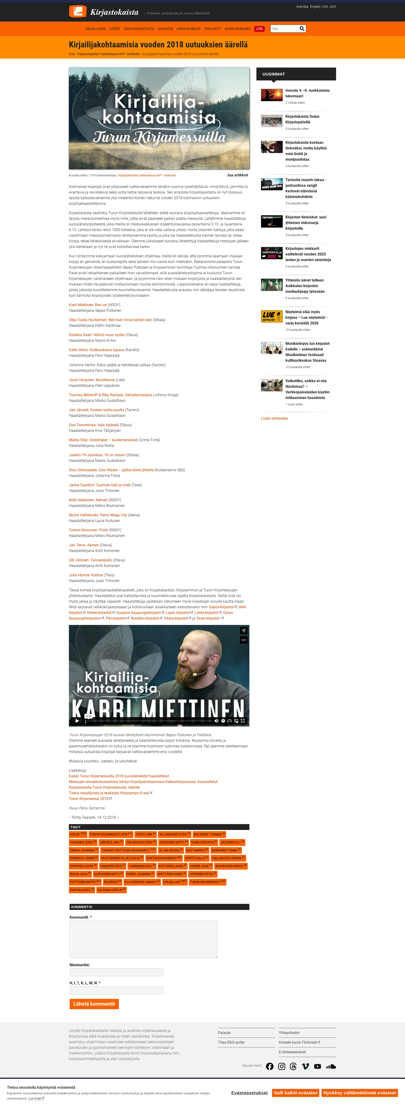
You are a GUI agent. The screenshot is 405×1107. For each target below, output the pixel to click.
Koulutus (165, 29)
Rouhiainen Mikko (231, 866)
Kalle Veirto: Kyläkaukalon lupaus (96, 350)
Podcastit (212, 29)
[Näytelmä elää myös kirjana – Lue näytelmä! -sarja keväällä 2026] (272, 316)
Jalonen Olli (232, 842)
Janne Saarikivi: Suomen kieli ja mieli (100, 485)
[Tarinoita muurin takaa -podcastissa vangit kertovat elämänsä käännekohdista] (272, 184)
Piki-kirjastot (116, 618)
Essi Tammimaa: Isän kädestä (94, 425)
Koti (76, 29)
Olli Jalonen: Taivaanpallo (90, 560)
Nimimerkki (79, 965)
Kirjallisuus (96, 29)
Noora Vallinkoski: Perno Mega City (98, 515)
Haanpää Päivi (112, 866)
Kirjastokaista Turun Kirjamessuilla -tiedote (104, 787)
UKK (333, 7)
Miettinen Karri (172, 874)
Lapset (114, 29)
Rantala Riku (82, 890)
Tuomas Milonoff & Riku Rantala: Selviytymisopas (110, 395)
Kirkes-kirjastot (99, 612)
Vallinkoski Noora (228, 858)
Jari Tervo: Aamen (84, 545)
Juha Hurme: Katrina (86, 575)
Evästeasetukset (249, 1092)
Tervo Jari (146, 834)
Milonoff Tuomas (209, 834)
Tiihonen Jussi (83, 842)
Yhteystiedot (289, 1033)
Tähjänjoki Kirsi (141, 842)
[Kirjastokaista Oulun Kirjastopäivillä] (272, 121)
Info (325, 7)
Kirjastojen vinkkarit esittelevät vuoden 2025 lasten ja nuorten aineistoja (308, 254)
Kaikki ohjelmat (238, 29)
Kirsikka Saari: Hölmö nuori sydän (97, 335)
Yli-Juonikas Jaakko (142, 882)
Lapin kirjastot (178, 612)
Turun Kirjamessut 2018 (89, 798)
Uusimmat (273, 74)
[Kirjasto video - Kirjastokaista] (78, 11)
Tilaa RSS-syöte (231, 1042)
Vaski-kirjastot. (208, 618)
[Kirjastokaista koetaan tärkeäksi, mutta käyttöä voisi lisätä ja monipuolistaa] (272, 147)
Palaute (224, 1033)
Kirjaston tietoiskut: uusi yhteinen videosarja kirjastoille (305, 223)
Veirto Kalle (196, 858)
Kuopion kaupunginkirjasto (138, 612)
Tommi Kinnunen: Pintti (88, 530)
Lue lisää (35, 1098)
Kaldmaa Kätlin (112, 890)
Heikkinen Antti (174, 842)
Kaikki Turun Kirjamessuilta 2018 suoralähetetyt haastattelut (119, 776)
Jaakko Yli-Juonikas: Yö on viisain (97, 455)
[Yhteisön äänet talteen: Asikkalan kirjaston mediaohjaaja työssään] (272, 285)
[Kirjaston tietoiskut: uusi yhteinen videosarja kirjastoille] (272, 221)
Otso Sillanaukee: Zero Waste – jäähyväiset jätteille (111, 470)
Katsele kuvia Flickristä (298, 1042)
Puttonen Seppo (85, 882)
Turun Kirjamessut (207, 882)
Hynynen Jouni (83, 866)
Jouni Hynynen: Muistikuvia (92, 380)
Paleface (112, 882)
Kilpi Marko (197, 850)
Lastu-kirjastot (206, 612)
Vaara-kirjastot (176, 618)
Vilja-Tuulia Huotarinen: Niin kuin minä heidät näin (110, 320)
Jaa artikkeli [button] (237, 175)
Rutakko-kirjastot (145, 618)
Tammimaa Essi (142, 866)
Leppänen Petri (202, 874)
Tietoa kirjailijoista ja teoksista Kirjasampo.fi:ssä (109, 793)
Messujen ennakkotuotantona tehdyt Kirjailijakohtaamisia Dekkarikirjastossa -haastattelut (143, 782)
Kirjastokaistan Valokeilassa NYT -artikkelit (108, 54)
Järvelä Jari (111, 842)
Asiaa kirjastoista (139, 29)
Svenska (302, 7)
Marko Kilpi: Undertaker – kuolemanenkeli (103, 440)
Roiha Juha (80, 874)
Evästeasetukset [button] (292, 1052)
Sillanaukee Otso (174, 834)
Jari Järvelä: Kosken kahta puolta (96, 410)
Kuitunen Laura (173, 866)
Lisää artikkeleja (274, 418)
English (315, 7)
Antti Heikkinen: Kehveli (88, 500)
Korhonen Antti (108, 874)
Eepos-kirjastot (221, 607)
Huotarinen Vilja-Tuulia (122, 858)
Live (259, 29)
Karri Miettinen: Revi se (88, 305)
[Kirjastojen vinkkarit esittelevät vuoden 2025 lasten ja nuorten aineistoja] (272, 253)
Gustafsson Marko (164, 858)
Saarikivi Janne (84, 858)
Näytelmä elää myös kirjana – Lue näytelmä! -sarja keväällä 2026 (306, 317)
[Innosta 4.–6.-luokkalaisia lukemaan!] (272, 95)
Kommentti (81, 917)
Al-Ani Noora (171, 850)
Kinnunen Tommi (226, 850)
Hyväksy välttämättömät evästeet (359, 1092)
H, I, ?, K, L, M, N (85, 983)
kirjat (78, 834)
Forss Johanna (140, 874)
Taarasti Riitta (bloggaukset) (128, 850)
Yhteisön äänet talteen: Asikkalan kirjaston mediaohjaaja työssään (305, 286)
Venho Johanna (84, 850)
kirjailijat (175, 882)
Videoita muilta (188, 29)
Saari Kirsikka (204, 842)
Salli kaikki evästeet (295, 1092)
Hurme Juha (201, 866)
